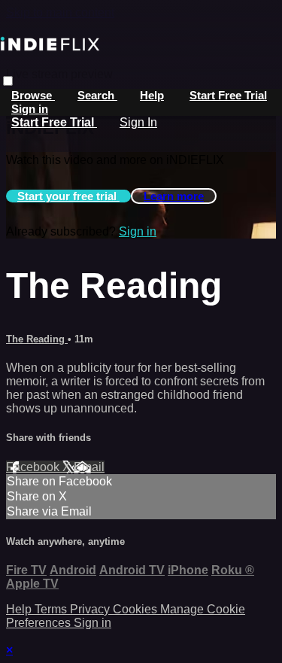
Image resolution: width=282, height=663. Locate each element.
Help (152, 95)
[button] (8, 81)
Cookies (136, 609)
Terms (52, 609)
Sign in (29, 108)
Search (97, 95)
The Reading (37, 339)
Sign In (138, 122)
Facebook (34, 467)
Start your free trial (68, 196)
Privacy (91, 609)
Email (89, 467)
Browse (33, 95)
